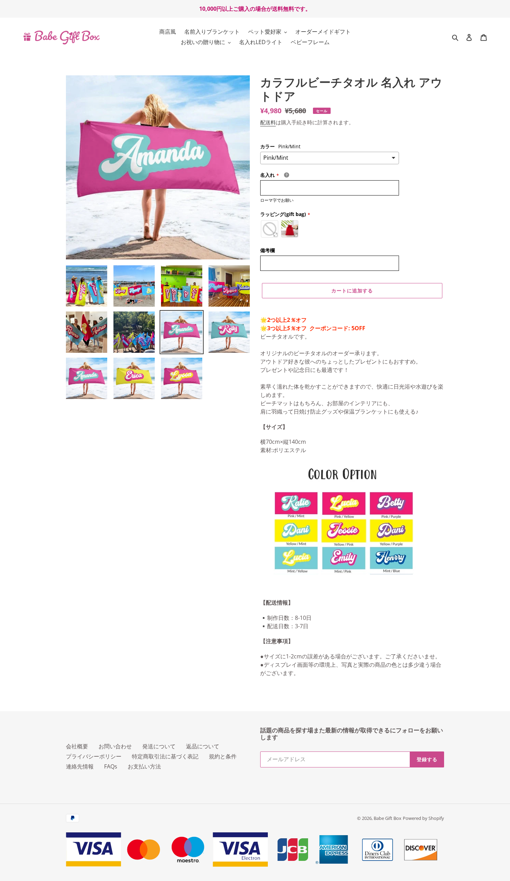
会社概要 (77, 746)
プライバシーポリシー (93, 756)
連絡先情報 (80, 766)
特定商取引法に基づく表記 (165, 756)
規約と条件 (223, 756)
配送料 (268, 122)
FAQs (110, 766)
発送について (159, 746)
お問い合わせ (115, 746)
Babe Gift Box (387, 818)
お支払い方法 (144, 766)
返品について (202, 746)
